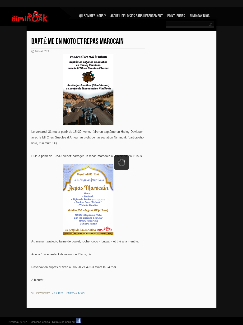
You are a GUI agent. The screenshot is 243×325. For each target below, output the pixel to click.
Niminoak (14, 321)
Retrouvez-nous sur (64, 321)
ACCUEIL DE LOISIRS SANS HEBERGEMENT (136, 16)
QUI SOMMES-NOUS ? (92, 16)
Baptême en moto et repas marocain (77, 41)
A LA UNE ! (58, 293)
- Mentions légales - (40, 321)
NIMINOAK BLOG (200, 16)
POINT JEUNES (176, 16)
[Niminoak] (29, 16)
